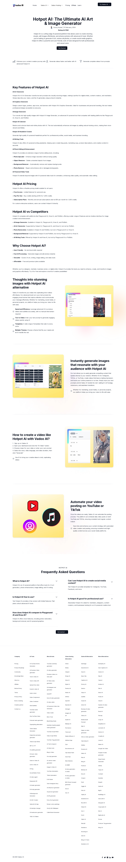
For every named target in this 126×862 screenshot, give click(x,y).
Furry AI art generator (52, 800)
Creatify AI (101, 736)
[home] (18, 5)
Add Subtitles (33, 705)
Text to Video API (34, 681)
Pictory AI (83, 684)
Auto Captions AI (102, 667)
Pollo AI (83, 790)
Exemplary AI (101, 663)
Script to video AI (34, 689)
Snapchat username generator (35, 736)
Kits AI (100, 811)
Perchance (68, 728)
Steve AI (100, 692)
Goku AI (67, 680)
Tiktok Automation (52, 775)
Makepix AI (68, 723)
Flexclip (100, 715)
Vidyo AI (83, 692)
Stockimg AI (84, 831)
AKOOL (100, 765)
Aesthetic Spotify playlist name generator (53, 726)
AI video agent (33, 777)
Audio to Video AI (34, 760)
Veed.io (83, 688)
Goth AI (83, 835)
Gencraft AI (101, 798)
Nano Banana (69, 761)
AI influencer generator (53, 787)
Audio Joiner (33, 693)
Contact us (17, 709)
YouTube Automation (52, 771)
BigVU (99, 790)
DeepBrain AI (101, 723)
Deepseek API (33, 781)
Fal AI (82, 815)
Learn (79, 5)
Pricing (67, 5)
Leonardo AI (101, 728)
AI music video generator (34, 755)
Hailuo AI (83, 753)
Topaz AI (100, 769)
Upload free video (34, 685)
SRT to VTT (33, 745)
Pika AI (83, 757)
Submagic (83, 663)
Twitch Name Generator (33, 730)
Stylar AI (67, 684)
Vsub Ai (83, 672)
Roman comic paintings (53, 804)
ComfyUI (100, 774)
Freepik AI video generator (102, 754)
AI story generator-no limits (70, 770)
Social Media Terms (35, 773)
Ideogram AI (101, 802)
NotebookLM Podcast (84, 721)
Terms (16, 692)
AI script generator (52, 756)
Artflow (67, 696)
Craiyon (83, 778)
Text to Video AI (34, 676)
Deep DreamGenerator (101, 760)
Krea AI (83, 774)
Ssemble (100, 778)
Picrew (100, 819)
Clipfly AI (83, 794)
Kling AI (83, 761)
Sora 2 (67, 788)
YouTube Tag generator (53, 740)
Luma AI (100, 740)
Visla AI (100, 700)
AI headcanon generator (36, 812)
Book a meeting (18, 700)
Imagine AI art (68, 714)
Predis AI (100, 696)
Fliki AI (100, 688)
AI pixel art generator (52, 791)
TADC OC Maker (34, 816)
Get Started (62, 48)
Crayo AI (100, 719)
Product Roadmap (19, 667)
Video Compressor (35, 697)
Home (35, 5)
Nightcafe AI (101, 815)
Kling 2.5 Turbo (85, 840)
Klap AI (100, 676)
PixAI (82, 782)
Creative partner (18, 705)
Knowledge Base (18, 676)
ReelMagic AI (101, 794)
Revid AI (100, 711)
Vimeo (67, 663)
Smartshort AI (84, 798)
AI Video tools (50, 748)
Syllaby (83, 745)
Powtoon (83, 765)
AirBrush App (68, 740)
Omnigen (67, 709)
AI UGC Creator (34, 800)
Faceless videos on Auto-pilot (52, 675)
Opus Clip (83, 676)
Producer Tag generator (104, 823)
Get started (61, 632)
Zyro (66, 744)
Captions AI (84, 680)
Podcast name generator (36, 720)
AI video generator (52, 670)
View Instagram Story (52, 783)
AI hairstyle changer (35, 808)
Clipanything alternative (36, 724)
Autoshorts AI (84, 667)
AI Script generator (35, 789)
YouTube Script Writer (53, 731)
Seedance (84, 827)
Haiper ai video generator (85, 731)
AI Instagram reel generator (51, 688)
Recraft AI (83, 802)
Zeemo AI (100, 672)
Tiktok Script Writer (35, 741)
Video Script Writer (52, 735)
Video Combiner (34, 701)
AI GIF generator (51, 796)
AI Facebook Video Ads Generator (53, 707)
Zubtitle (83, 696)
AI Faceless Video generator (34, 671)
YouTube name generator (34, 711)
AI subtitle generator (35, 750)
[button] (45, 5)
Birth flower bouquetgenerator (70, 783)
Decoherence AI (69, 748)
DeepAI (100, 782)
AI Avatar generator (35, 785)
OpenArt (67, 700)
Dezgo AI (67, 676)
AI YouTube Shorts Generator (35, 665)
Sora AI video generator (53, 698)
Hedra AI (100, 786)
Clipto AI (83, 819)
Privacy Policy (18, 696)
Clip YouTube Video (35, 716)
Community (17, 672)
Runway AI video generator (85, 710)
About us (16, 680)
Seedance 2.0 (85, 844)
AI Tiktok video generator (51, 682)
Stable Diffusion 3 (70, 736)
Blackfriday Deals (51, 721)
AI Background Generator (34, 795)
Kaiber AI (100, 744)
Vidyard (67, 672)
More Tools (50, 717)
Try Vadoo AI (104, 4)
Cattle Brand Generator (53, 812)
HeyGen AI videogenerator (102, 706)
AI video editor (51, 702)
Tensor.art (68, 732)
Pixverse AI (84, 749)
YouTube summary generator (52, 665)
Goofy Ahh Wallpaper (52, 808)
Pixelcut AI (68, 688)
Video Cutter (50, 712)
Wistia (66, 667)
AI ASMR (67, 765)
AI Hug (31, 768)
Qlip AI (83, 726)
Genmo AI (101, 732)
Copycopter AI (102, 807)
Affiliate (73, 5)
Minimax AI (84, 769)
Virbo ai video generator (87, 736)
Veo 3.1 (67, 792)
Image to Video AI (51, 767)
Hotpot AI (83, 807)
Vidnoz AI (83, 715)
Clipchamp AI (84, 741)
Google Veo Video (103, 748)
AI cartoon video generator (51, 762)
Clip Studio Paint (69, 752)
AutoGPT (49, 694)
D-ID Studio (50, 779)
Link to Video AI (34, 764)
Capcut (100, 680)
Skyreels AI (68, 705)
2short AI (83, 705)
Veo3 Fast (68, 756)
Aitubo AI (67, 692)
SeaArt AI (67, 719)
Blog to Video (50, 752)
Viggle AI (83, 786)
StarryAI (83, 823)
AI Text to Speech (51, 744)
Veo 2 (82, 811)
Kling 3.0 (100, 827)
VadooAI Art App (34, 804)
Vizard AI (83, 700)
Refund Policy (18, 688)
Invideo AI (101, 684)
